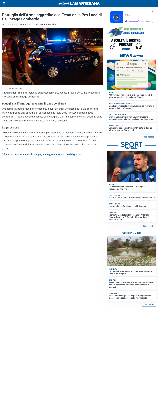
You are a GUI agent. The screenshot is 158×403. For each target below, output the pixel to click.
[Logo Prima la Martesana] (78, 3)
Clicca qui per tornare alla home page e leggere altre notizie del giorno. (41, 154)
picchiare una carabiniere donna (64, 132)
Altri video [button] (149, 304)
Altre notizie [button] (148, 137)
